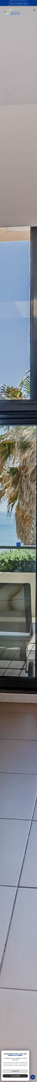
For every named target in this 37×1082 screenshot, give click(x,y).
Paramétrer (15, 1071)
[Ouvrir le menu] (35, 10)
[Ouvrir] (18, 544)
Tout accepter (15, 1076)
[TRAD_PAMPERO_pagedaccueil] (12, 15)
